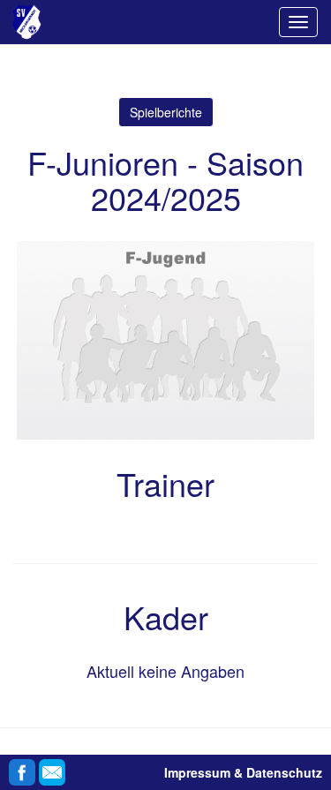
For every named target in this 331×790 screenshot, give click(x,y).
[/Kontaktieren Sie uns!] (52, 768)
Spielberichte (166, 112)
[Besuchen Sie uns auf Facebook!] (22, 768)
